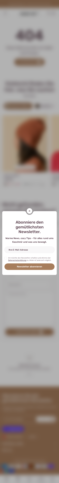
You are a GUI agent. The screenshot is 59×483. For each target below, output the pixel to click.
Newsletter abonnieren (29, 266)
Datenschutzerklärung (17, 260)
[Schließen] (29, 211)
